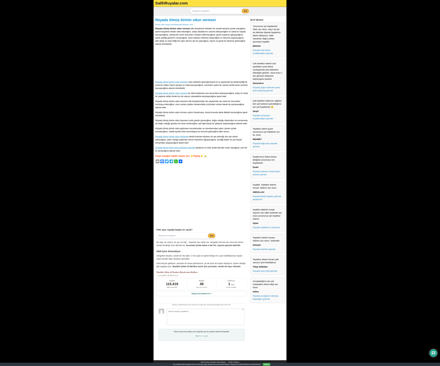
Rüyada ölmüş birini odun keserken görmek (175, 148)
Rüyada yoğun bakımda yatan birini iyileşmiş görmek (266, 89)
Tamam (266, 364)
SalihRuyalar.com (171, 3)
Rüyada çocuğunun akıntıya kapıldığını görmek (265, 297)
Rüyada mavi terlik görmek (265, 271)
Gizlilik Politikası (233, 362)
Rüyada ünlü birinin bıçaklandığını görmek (263, 51)
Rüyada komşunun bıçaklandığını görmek (263, 117)
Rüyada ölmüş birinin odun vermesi (185, 20)
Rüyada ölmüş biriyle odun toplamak (171, 136)
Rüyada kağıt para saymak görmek (265, 145)
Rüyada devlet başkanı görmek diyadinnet (267, 198)
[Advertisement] (201, 63)
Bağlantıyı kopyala (201, 336)
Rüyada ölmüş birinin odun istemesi (171, 82)
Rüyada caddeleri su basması (266, 227)
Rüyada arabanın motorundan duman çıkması (266, 173)
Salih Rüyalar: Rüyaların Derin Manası (213, 362)
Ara (245, 11)
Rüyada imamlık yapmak (264, 249)
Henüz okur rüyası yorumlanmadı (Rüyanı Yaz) (174, 25)
